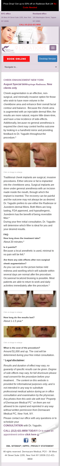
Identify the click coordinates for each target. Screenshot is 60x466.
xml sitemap (13, 446)
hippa (26, 446)
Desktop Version (47, 58)
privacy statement (42, 446)
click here (30, 434)
